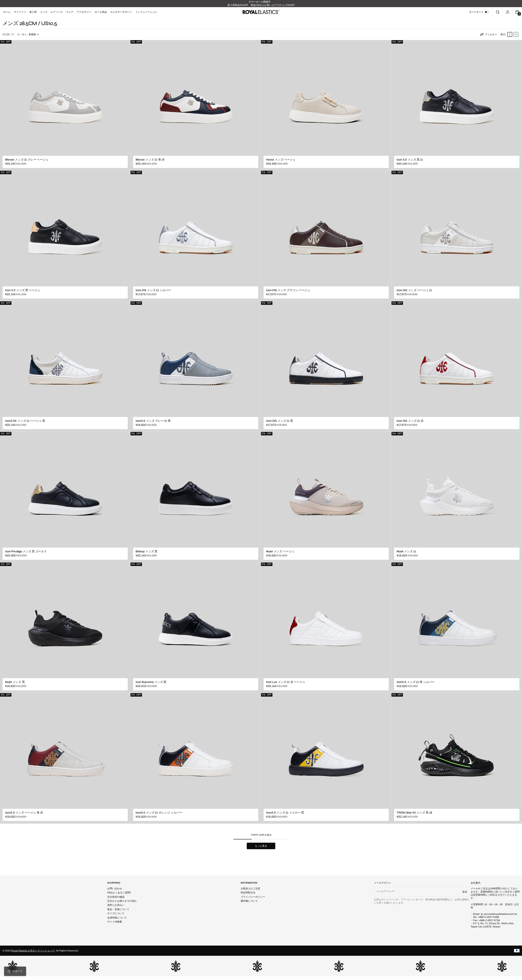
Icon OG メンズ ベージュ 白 (414, 290)
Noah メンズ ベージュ (280, 551)
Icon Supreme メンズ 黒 (151, 682)
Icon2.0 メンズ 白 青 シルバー (416, 682)
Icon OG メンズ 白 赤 (410, 420)
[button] (497, 12)
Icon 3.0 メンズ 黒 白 (410, 159)
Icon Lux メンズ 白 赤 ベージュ (285, 682)
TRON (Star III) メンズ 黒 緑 (414, 812)
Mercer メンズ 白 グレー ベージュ (26, 159)
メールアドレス (385, 891)
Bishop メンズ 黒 (146, 551)
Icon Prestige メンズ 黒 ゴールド (26, 551)
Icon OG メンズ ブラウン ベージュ (288, 290)
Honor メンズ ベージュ (280, 159)
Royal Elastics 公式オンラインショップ (33, 950)
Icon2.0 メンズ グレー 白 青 (153, 420)
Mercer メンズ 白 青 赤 (150, 159)
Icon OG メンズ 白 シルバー (153, 290)
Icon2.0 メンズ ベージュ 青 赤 (24, 812)
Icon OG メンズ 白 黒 (279, 420)
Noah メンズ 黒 (15, 682)
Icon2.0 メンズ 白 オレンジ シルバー (159, 812)
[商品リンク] (65, 105)
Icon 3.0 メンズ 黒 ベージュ (22, 290)
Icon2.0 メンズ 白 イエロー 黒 (285, 812)
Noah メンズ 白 (406, 551)
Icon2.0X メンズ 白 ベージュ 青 (25, 420)
